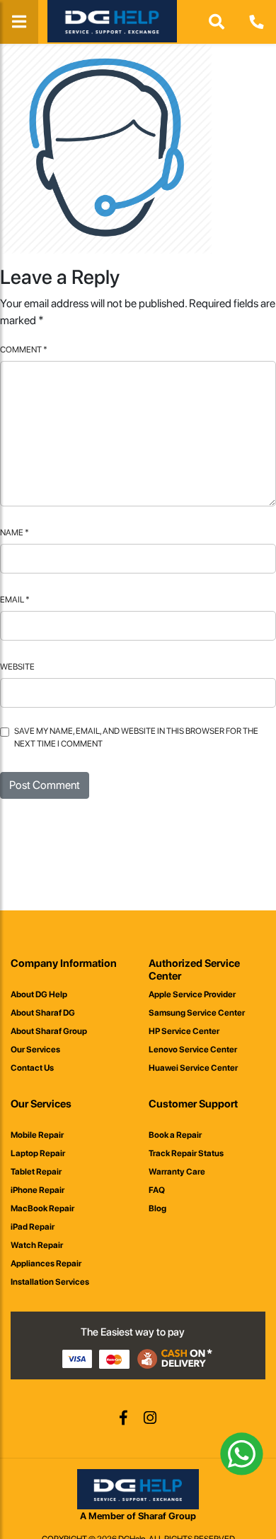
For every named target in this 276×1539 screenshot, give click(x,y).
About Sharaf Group (49, 1031)
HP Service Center (184, 1031)
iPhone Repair (37, 1190)
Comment (23, 350)
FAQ (157, 1190)
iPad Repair (32, 1227)
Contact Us (32, 1068)
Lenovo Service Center (193, 1049)
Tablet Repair (36, 1172)
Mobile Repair (37, 1135)
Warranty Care (177, 1172)
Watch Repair (37, 1245)
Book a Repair (175, 1135)
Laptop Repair (38, 1153)
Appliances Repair (46, 1263)
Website (17, 667)
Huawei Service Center (193, 1068)
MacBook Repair (42, 1208)
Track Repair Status (186, 1153)
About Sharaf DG (43, 1013)
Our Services (35, 1049)
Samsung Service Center (197, 1013)
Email (15, 600)
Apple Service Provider (192, 994)
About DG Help (39, 994)
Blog (157, 1208)
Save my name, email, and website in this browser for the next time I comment (136, 737)
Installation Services (50, 1282)
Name (14, 532)
